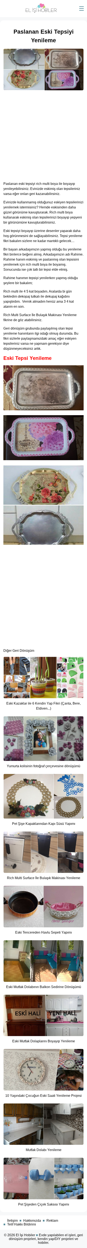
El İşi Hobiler (25, 1235)
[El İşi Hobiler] (41, 11)
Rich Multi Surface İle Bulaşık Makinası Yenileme (40, 315)
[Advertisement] (43, 134)
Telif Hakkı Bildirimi (21, 1224)
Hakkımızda (32, 1220)
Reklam (52, 1220)
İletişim (12, 1220)
